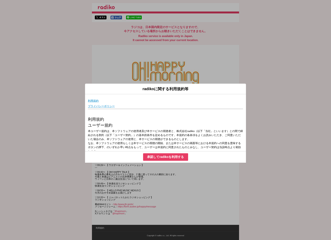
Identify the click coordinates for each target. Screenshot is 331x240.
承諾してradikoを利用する (165, 156)
